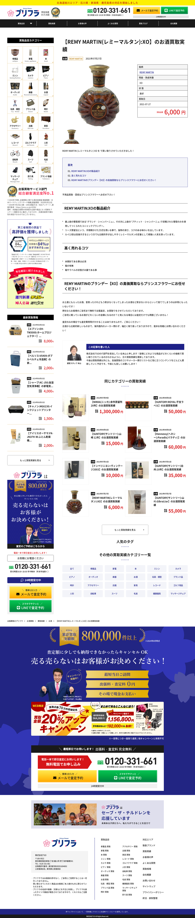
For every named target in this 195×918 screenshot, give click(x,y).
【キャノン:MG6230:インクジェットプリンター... (39, 409)
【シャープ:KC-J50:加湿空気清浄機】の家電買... (40, 384)
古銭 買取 (126, 850)
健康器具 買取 (128, 883)
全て (72, 568)
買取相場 (147, 868)
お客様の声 (82, 23)
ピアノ (72, 576)
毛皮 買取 (126, 879)
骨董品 (93, 568)
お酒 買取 (105, 879)
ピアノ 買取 (105, 867)
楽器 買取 (105, 875)
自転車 (93, 593)
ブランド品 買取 (107, 887)
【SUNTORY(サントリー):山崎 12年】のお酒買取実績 (106, 435)
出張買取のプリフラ (15, 621)
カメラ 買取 (105, 863)
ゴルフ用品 (178, 585)
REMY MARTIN (75, 58)
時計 (72, 585)
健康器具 (157, 593)
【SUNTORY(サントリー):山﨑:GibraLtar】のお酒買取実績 (169, 501)
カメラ (178, 568)
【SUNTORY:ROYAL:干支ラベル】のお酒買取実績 (169, 403)
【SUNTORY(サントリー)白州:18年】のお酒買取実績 (168, 467)
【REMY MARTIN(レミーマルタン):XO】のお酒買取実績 (106, 499)
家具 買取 (126, 854)
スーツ (114, 593)
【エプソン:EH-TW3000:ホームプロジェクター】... (39, 332)
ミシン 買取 (105, 858)
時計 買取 (105, 891)
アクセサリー (93, 585)
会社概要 (173, 23)
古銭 (114, 585)
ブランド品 (178, 576)
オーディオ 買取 (107, 871)
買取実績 (51, 23)
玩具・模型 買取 (107, 883)
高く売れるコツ (78, 175)
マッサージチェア (178, 593)
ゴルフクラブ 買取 (130, 863)
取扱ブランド (149, 845)
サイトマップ (149, 886)
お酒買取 (30, 621)
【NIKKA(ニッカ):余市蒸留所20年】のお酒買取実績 (106, 403)
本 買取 (104, 854)
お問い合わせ (149, 880)
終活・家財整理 (150, 898)
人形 (72, 593)
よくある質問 (113, 23)
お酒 (65, 58)
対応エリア (148, 839)
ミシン (157, 568)
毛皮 (136, 593)
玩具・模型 (157, 576)
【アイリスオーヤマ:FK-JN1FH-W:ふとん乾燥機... (40, 436)
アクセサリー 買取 (130, 846)
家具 (136, 585)
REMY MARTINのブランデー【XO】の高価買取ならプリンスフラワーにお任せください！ (114, 180)
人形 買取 (126, 867)
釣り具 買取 (127, 894)
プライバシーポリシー (153, 892)
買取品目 (21, 23)
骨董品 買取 (105, 846)
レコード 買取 (128, 858)
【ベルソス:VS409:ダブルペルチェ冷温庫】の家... (40, 359)
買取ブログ (143, 23)
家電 (29, 325)
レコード (157, 585)
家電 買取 (105, 850)
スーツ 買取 (127, 875)
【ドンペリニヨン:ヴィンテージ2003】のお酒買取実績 (107, 467)
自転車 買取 (127, 871)
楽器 (114, 576)
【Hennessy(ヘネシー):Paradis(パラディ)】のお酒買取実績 (169, 437)
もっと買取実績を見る (30, 460)
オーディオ (93, 576)
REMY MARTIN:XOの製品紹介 (85, 171)
